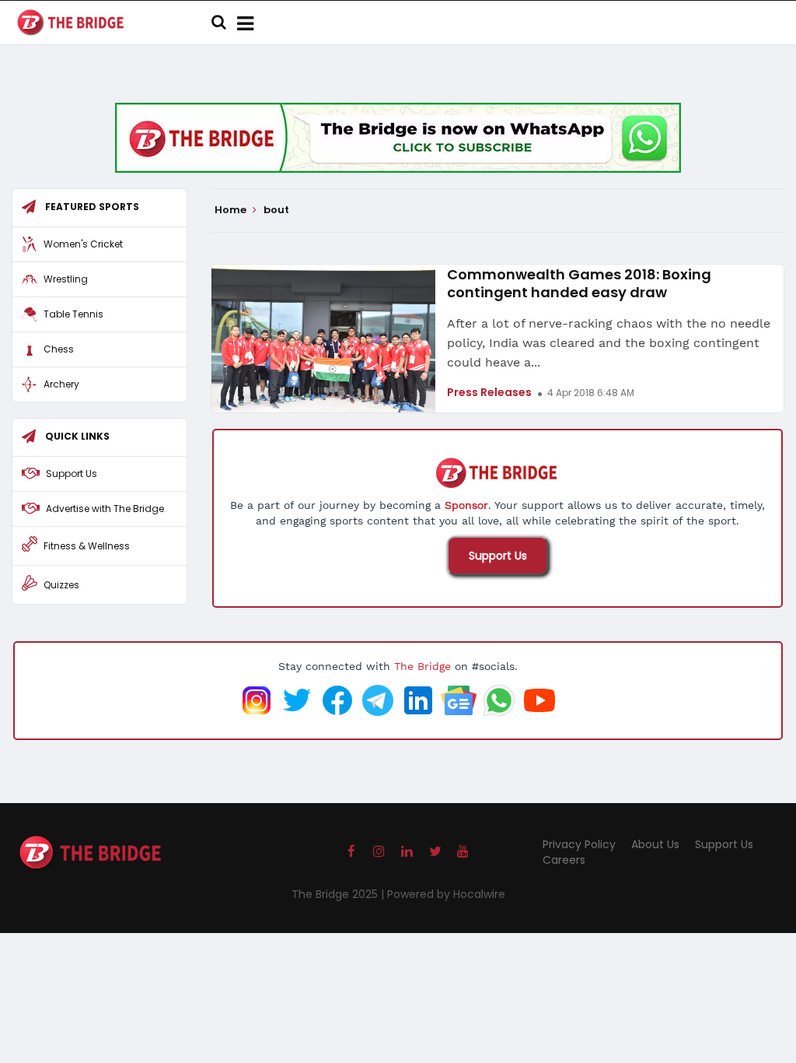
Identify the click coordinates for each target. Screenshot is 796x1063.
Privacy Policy (579, 844)
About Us (655, 844)
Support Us (498, 555)
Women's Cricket (83, 244)
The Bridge (422, 666)
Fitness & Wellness (87, 546)
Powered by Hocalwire (446, 894)
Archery (61, 384)
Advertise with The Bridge (105, 508)
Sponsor (466, 505)
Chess (59, 349)
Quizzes (61, 584)
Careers (564, 860)
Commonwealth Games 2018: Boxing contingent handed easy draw (579, 283)
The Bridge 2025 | (339, 894)
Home (232, 210)
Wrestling (66, 279)
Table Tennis (73, 314)
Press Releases (489, 392)
